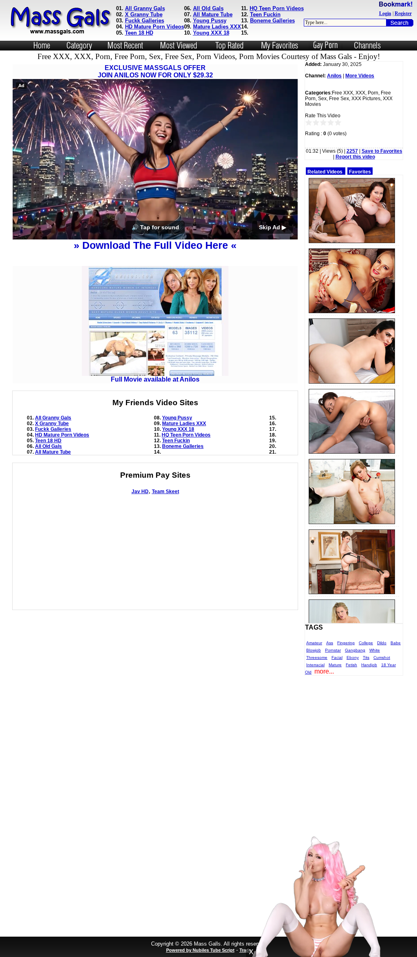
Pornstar (333, 650)
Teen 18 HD (139, 33)
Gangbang (355, 650)
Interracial (315, 665)
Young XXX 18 (211, 33)
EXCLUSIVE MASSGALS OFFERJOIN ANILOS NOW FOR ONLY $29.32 (155, 71)
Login (385, 13)
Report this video (355, 157)
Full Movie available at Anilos (155, 379)
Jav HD (140, 491)
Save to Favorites (382, 151)
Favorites (360, 172)
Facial (336, 657)
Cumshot (381, 657)
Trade (245, 950)
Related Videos (324, 172)
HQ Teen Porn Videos (277, 8)
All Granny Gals (145, 8)
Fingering (346, 643)
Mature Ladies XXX (217, 27)
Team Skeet (165, 491)
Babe (396, 643)
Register (403, 13)
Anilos (334, 76)
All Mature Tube (213, 14)
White (374, 650)
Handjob (369, 665)
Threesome (316, 657)
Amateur (314, 643)
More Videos (359, 76)
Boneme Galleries (272, 21)
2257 (352, 151)
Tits (366, 657)
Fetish (351, 665)
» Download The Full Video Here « (155, 245)
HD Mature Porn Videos (154, 27)
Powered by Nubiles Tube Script (200, 950)
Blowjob (313, 650)
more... (324, 671)
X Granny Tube (143, 14)
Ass (329, 643)
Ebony (353, 657)
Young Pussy (209, 21)
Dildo (381, 643)
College (366, 643)
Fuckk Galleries (144, 21)
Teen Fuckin (265, 14)
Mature (335, 665)
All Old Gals (208, 8)
